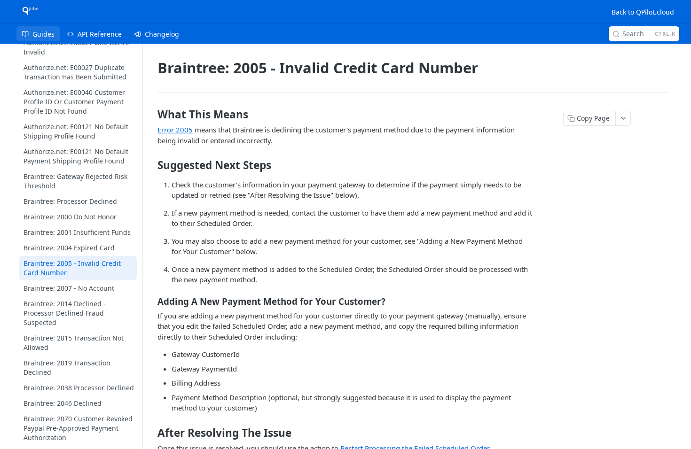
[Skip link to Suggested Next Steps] (151, 165)
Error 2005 (175, 129)
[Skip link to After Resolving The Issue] (151, 432)
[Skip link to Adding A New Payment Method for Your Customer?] (151, 301)
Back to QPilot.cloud (643, 12)
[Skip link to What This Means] (151, 115)
